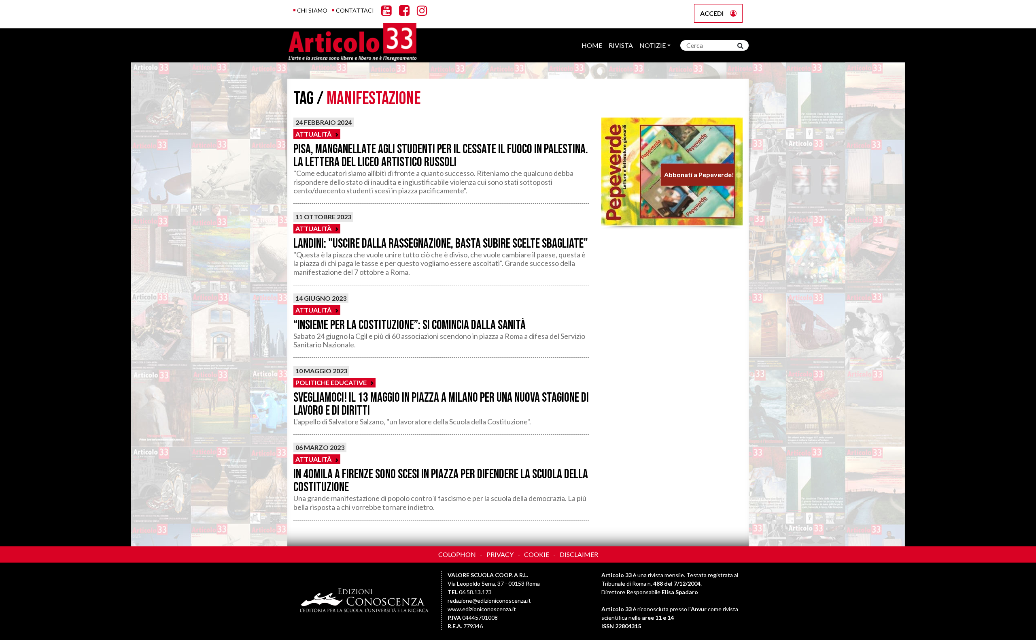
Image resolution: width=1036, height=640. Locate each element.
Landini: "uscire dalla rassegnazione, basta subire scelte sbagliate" (440, 244)
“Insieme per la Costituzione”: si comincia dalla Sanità (409, 325)
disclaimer (579, 554)
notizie (652, 45)
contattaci (355, 10)
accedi (712, 13)
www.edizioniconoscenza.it (482, 609)
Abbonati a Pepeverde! (699, 174)
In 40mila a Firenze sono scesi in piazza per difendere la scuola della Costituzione (440, 481)
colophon (457, 554)
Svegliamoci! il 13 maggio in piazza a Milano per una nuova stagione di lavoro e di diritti (441, 404)
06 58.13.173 (475, 592)
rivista (621, 45)
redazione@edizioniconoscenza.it (489, 600)
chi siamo (312, 10)
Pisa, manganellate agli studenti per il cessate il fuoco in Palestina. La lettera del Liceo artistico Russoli (440, 155)
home (592, 45)
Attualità (313, 134)
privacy (500, 554)
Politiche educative (331, 382)
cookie (536, 554)
